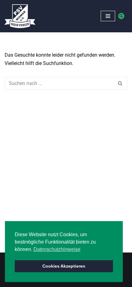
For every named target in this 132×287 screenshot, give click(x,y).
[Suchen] (121, 16)
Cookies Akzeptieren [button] (63, 266)
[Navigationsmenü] (108, 16)
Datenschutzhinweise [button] (56, 249)
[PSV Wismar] (20, 16)
